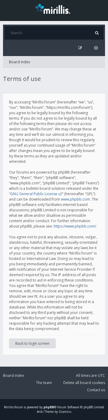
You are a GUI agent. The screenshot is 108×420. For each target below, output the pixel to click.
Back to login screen (32, 343)
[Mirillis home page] (54, 8)
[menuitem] (96, 48)
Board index (19, 61)
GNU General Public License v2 (36, 193)
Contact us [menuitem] (96, 389)
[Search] (97, 33)
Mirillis (9, 407)
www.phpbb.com (75, 199)
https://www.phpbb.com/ (75, 226)
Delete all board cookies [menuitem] (84, 382)
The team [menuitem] (44, 382)
